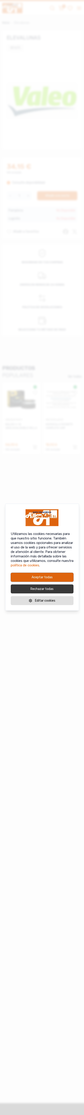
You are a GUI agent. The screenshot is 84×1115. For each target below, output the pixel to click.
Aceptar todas (42, 577)
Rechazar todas (42, 589)
